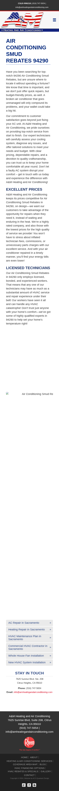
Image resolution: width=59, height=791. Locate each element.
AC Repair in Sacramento (23, 622)
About (34, 757)
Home (24, 757)
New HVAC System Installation (27, 662)
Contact (29, 775)
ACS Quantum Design (41, 778)
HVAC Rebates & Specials (23, 771)
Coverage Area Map (25, 764)
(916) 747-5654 (38, 3)
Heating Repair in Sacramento (26, 629)
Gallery (46, 771)
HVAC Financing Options (29, 768)
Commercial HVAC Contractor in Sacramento (27, 647)
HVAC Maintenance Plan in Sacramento (24, 638)
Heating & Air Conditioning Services (29, 761)
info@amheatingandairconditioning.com (31, 7)
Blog (43, 764)
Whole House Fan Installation (26, 655)
